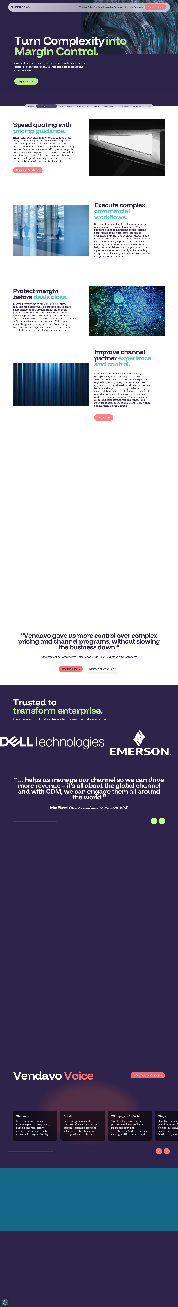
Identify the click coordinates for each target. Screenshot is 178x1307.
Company (138, 7)
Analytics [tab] (126, 106)
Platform (98, 7)
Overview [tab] (31, 106)
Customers (119, 7)
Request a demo (155, 7)
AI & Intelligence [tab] (83, 106)
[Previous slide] (154, 821)
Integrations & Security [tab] (142, 106)
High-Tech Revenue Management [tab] (106, 106)
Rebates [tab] (70, 106)
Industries (108, 7)
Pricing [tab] (61, 106)
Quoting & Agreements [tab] (46, 106)
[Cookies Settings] (5, 1302)
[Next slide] (162, 821)
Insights (129, 7)
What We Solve (86, 7)
